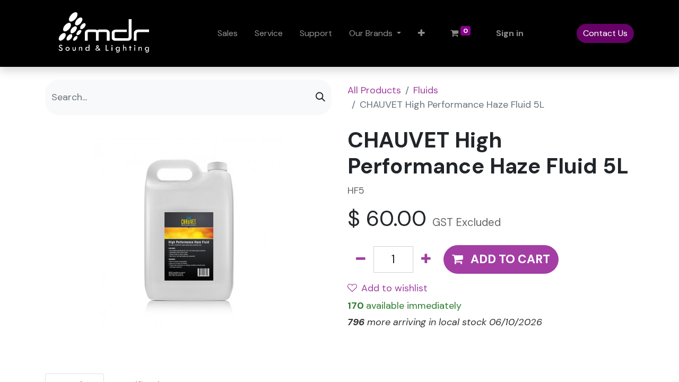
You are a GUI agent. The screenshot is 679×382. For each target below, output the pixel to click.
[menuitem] (227, 33)
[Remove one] (360, 259)
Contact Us (605, 33)
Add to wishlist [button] (394, 288)
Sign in (510, 33)
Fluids (425, 90)
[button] (421, 33)
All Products (374, 90)
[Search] (320, 97)
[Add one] (426, 259)
